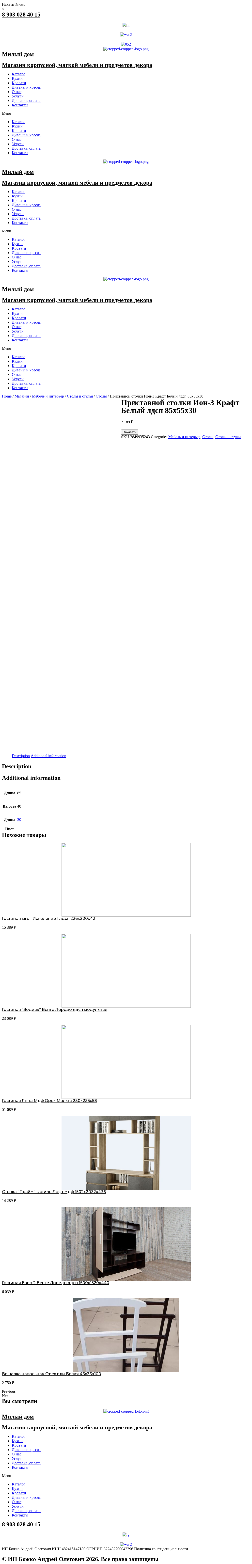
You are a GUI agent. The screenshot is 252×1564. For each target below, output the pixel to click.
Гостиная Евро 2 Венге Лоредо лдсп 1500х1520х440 (55, 1282)
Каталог (18, 74)
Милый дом (18, 54)
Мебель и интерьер (48, 396)
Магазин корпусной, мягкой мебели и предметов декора (77, 65)
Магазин (22, 396)
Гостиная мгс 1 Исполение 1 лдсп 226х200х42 (48, 918)
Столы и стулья (80, 396)
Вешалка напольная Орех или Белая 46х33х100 (51, 1374)
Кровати (19, 83)
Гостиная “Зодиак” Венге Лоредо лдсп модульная (54, 1009)
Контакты (20, 105)
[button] (126, 113)
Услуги (18, 96)
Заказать (129, 432)
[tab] (21, 756)
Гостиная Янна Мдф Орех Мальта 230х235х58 (49, 1100)
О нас (16, 92)
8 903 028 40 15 (21, 14)
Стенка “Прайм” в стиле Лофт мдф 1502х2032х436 (54, 1191)
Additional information (48, 756)
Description (21, 756)
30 (19, 819)
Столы (101, 396)
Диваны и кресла (26, 87)
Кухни (17, 78)
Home (7, 396)
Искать (8, 4)
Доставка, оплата (26, 100)
